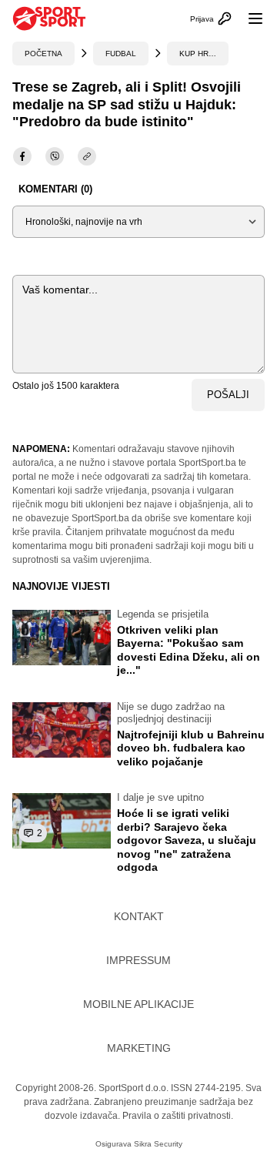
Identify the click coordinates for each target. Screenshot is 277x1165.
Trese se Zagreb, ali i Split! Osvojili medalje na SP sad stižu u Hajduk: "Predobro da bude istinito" (126, 104)
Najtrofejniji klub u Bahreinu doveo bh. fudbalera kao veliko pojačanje (191, 748)
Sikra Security (158, 1144)
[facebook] (22, 156)
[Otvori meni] (248, 18)
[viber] (54, 156)
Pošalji (228, 394)
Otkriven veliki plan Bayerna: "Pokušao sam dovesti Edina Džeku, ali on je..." (188, 650)
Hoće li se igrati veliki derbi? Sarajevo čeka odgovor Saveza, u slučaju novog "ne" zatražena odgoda (186, 840)
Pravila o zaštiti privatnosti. (177, 1115)
